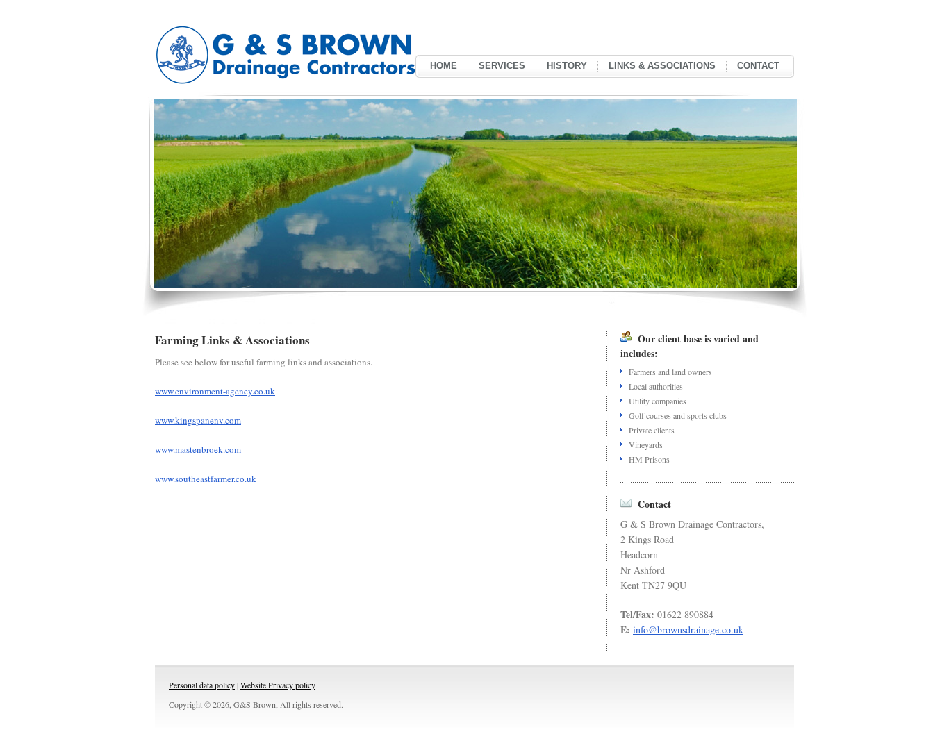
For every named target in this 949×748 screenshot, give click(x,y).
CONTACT (758, 65)
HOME (443, 65)
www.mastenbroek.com (198, 449)
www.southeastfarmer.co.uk (205, 478)
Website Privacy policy (277, 684)
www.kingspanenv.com (198, 420)
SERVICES (502, 65)
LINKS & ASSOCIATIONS (662, 65)
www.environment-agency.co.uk (215, 391)
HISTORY (567, 65)
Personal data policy (202, 684)
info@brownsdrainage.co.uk (688, 629)
